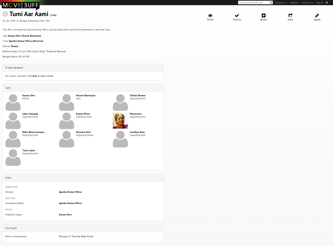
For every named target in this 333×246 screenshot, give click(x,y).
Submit (293, 2)
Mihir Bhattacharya (33, 132)
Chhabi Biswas (138, 95)
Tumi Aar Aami (28, 14)
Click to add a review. (40, 75)
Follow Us (306, 2)
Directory (280, 2)
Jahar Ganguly (30, 113)
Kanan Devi (14, 35)
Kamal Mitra (83, 113)
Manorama (136, 113)
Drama (14, 46)
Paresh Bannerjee (31, 35)
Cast (8, 87)
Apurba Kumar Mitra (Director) (26, 41)
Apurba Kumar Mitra (70, 191)
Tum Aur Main (79, 236)
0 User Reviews (14, 67)
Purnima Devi (83, 132)
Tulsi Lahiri (28, 150)
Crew (8, 177)
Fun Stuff (11, 228)
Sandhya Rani (137, 132)
